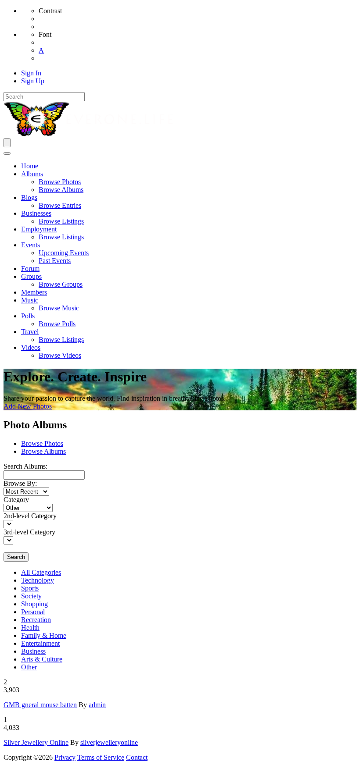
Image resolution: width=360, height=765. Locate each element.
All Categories (41, 572)
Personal (33, 612)
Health (30, 627)
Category (16, 499)
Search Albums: (25, 466)
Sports (30, 588)
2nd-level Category (30, 515)
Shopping (34, 604)
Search (16, 557)
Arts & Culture (41, 659)
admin (97, 704)
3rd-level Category (29, 532)
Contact (137, 757)
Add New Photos (28, 406)
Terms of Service (100, 757)
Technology (37, 580)
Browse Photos (42, 443)
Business (33, 651)
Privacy (65, 757)
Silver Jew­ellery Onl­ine (36, 742)
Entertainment (40, 643)
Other (29, 667)
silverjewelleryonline (109, 742)
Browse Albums (43, 451)
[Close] (7, 153)
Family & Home (43, 635)
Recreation (36, 619)
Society (31, 596)
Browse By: (20, 483)
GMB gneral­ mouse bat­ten (40, 704)
